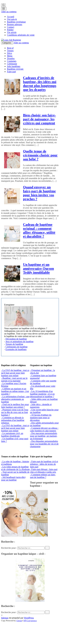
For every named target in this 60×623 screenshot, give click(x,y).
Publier (10, 29)
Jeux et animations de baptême (19, 341)
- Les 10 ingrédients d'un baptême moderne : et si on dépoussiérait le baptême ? (42, 394)
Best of (10, 48)
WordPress (29, 618)
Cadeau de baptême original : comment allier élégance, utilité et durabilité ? (39, 230)
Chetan (19, 620)
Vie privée (11, 32)
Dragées (11, 58)
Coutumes (11, 61)
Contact (10, 27)
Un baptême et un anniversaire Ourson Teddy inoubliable (38, 268)
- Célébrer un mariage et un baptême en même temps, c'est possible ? (15, 391)
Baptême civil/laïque (16, 22)
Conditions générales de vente (21, 35)
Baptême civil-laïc (15, 69)
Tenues (10, 50)
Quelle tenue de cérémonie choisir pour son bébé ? (40, 155)
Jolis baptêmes (13, 66)
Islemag (4, 618)
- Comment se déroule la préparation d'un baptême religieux (12, 420)
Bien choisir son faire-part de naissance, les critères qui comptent (39, 119)
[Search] (3, 5)
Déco (9, 53)
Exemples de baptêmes (16, 349)
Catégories (7, 43)
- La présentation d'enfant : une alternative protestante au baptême (15, 399)
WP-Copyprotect (30, 620)
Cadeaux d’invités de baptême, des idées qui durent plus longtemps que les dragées (39, 84)
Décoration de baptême (16, 339)
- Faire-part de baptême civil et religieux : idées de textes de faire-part (44, 464)
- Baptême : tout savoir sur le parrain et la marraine (14, 379)
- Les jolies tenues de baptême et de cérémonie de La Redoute (15, 468)
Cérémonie (12, 63)
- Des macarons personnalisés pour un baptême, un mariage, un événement (43, 436)
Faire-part (11, 71)
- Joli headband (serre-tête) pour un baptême (13, 478)
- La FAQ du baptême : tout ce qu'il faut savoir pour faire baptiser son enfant (15, 373)
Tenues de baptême (14, 344)
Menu (9, 56)
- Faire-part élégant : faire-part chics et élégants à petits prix (43, 470)
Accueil (10, 16)
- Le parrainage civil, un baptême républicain (12, 434)
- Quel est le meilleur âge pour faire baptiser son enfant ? (15, 405)
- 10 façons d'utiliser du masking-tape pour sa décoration (40, 417)
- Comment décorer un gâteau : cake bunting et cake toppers (44, 429)
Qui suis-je (12, 19)
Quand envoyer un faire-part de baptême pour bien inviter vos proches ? (39, 193)
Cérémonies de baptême (17, 347)
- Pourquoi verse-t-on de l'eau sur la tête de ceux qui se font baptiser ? (14, 412)
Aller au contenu (8, 11)
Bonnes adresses (14, 24)
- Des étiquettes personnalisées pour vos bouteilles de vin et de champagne (44, 444)
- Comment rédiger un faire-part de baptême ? (43, 475)
